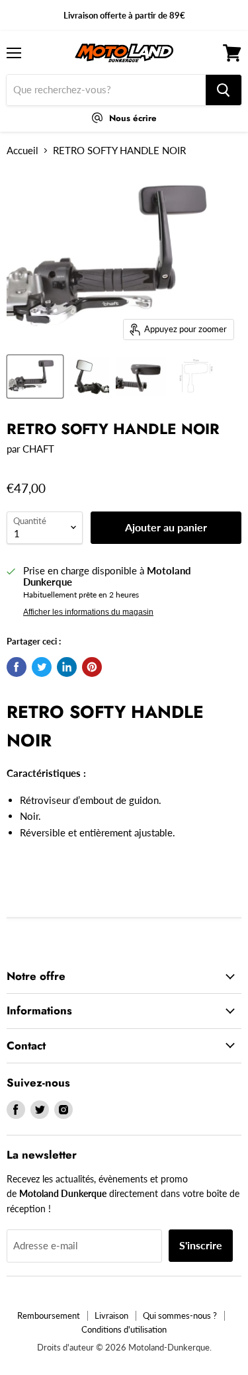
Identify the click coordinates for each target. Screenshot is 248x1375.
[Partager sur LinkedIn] (67, 667)
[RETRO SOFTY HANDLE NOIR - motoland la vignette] (35, 376)
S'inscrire (200, 1245)
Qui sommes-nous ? (180, 1315)
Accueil (22, 150)
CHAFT (38, 449)
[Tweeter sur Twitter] (42, 667)
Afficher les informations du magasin (88, 612)
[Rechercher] (223, 90)
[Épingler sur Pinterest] (92, 667)
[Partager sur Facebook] (16, 667)
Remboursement (48, 1315)
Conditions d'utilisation (124, 1329)
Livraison (111, 1315)
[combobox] (106, 90)
